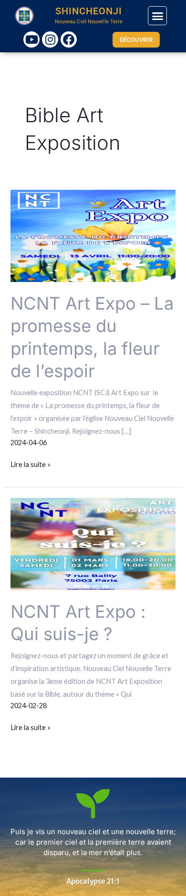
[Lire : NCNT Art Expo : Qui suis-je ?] (92, 543)
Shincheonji (88, 11)
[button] (157, 15)
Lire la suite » (30, 463)
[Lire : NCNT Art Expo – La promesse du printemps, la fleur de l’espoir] (92, 235)
